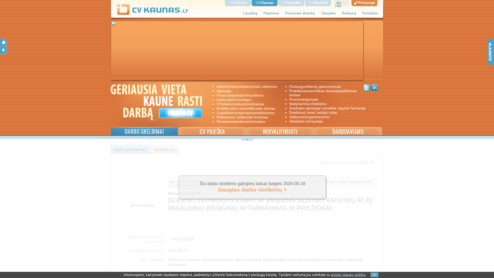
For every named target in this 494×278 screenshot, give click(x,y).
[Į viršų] (3, 50)
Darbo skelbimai (144, 131)
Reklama (349, 13)
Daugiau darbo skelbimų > (252, 190)
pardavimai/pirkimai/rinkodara (241, 121)
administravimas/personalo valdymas (247, 86)
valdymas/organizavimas (309, 117)
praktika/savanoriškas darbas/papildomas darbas (323, 93)
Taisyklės (328, 13)
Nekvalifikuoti (280, 131)
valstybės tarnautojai (306, 121)
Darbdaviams (348, 131)
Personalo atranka (300, 13)
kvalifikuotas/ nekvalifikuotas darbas (246, 108)
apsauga (224, 91)
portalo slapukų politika (348, 275)
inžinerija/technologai (234, 100)
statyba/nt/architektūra (307, 104)
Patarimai (271, 13)
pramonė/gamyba (303, 99)
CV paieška (212, 131)
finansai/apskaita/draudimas (240, 95)
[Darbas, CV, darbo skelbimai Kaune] (153, 14)
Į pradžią (250, 13)
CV (238, 3)
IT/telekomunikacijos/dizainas (240, 104)
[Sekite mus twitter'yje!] (367, 88)
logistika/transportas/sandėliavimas (246, 113)
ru (339, 6)
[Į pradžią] (3, 43)
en (339, 3)
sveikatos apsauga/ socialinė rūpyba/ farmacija (323, 108)
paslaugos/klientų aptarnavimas (315, 86)
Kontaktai (370, 13)
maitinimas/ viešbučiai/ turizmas (242, 117)
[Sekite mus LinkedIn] (374, 88)
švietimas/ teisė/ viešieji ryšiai (313, 112)
